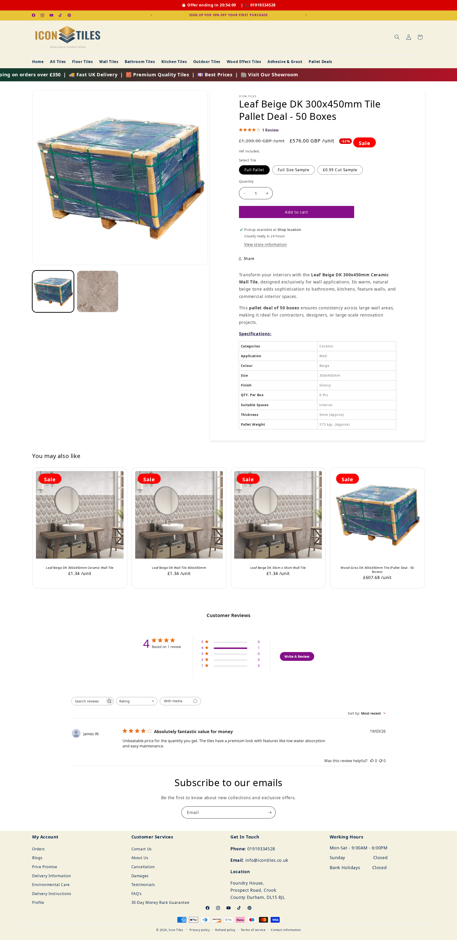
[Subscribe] (269, 812)
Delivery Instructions (51, 893)
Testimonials (143, 884)
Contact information (286, 930)
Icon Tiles (176, 930)
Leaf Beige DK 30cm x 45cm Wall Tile (278, 568)
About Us (139, 857)
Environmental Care (51, 884)
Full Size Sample (293, 169)
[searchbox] (88, 701)
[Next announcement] (306, 15)
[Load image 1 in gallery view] (53, 291)
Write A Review (296, 656)
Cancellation (143, 866)
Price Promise (44, 866)
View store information (265, 244)
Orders (38, 849)
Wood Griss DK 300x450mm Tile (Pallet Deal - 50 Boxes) (377, 570)
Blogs (37, 857)
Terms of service (253, 930)
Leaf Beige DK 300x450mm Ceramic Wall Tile (80, 568)
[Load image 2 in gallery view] (98, 291)
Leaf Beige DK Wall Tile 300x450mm (179, 568)
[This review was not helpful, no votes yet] (380, 760)
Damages (140, 875)
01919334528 (263, 5)
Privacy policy (199, 930)
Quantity (246, 181)
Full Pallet (254, 169)
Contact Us (141, 849)
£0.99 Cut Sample (340, 169)
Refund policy (225, 930)
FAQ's (136, 893)
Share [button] (249, 258)
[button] (397, 37)
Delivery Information (51, 875)
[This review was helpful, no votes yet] (372, 760)
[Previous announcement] (151, 15)
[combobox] (136, 701)
